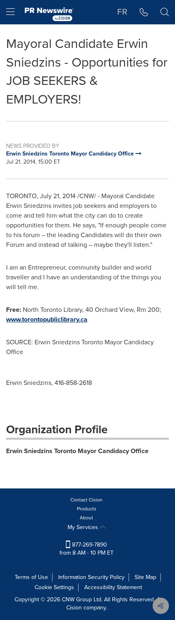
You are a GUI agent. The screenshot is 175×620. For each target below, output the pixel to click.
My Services (84, 527)
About (86, 517)
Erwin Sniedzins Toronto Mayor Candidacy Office (77, 451)
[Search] (164, 12)
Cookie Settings (54, 587)
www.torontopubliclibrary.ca (47, 319)
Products (86, 508)
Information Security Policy (91, 577)
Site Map (145, 577)
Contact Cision (86, 499)
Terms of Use (31, 577)
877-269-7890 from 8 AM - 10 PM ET (86, 548)
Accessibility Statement (113, 587)
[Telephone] (143, 12)
